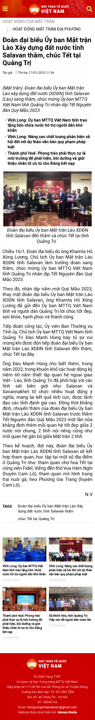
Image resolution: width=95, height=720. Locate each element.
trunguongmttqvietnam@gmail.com (52, 707)
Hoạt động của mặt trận (28, 21)
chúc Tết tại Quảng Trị (36, 519)
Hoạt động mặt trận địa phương (47, 29)
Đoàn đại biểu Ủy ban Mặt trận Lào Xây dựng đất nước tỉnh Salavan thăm (50, 508)
